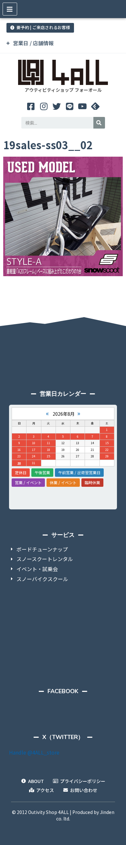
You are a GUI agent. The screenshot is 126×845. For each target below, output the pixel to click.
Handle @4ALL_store (34, 752)
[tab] (63, 43)
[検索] (99, 123)
